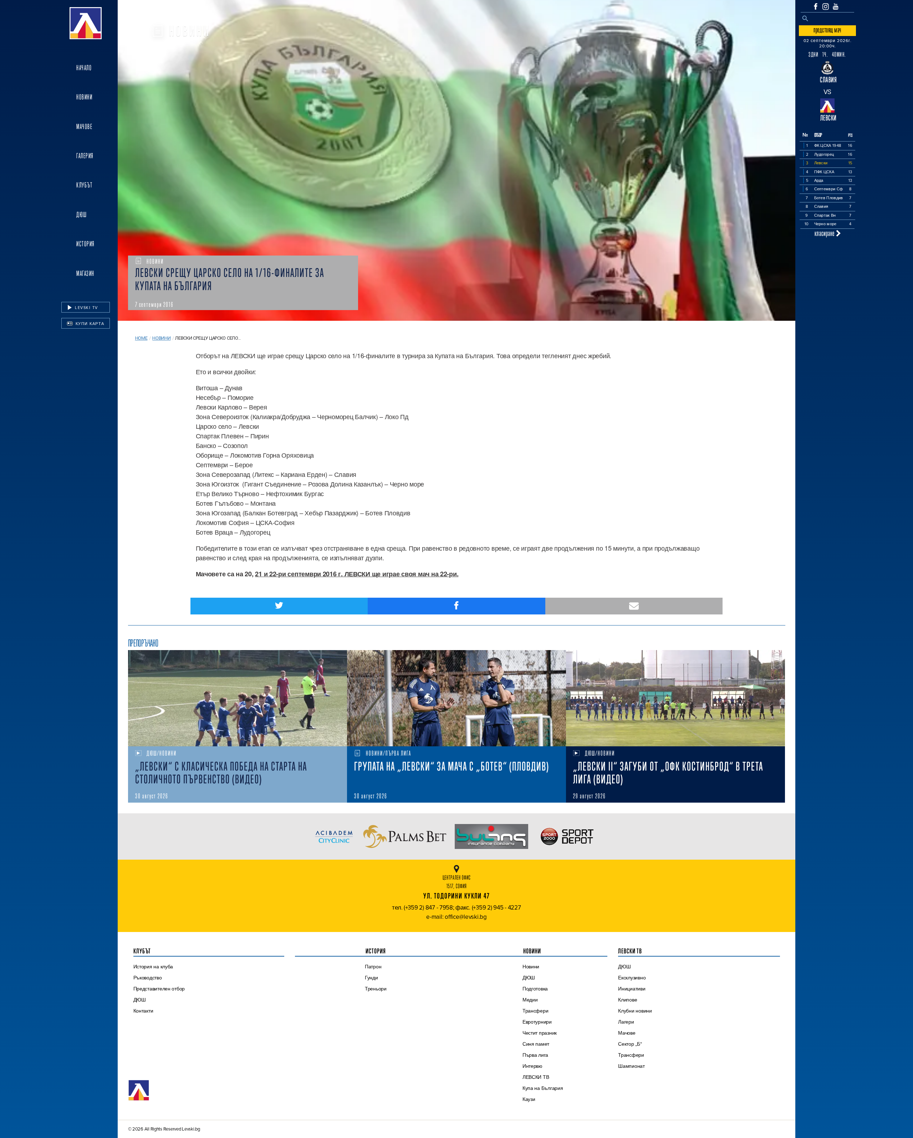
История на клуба (153, 966)
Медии (530, 999)
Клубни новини (635, 1010)
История (85, 244)
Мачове (84, 126)
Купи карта (89, 323)
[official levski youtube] (835, 6)
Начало (84, 68)
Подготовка (535, 988)
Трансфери (535, 1010)
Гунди (371, 977)
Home (141, 338)
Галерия (85, 156)
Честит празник (539, 1032)
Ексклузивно (632, 977)
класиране (825, 233)
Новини (84, 97)
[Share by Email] (634, 606)
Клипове (627, 999)
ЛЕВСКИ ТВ (535, 1077)
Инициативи (631, 988)
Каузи (528, 1099)
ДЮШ (81, 214)
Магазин (85, 273)
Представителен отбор (159, 988)
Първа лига (535, 1055)
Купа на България (542, 1088)
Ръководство (147, 977)
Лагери (626, 1021)
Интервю (532, 1066)
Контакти (143, 1010)
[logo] (85, 23)
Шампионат (631, 1066)
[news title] (237, 698)
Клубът (84, 185)
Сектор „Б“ (630, 1043)
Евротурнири (537, 1021)
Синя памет (535, 1043)
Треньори (376, 988)
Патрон (373, 966)
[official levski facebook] (815, 6)
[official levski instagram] (825, 6)
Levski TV (85, 307)
